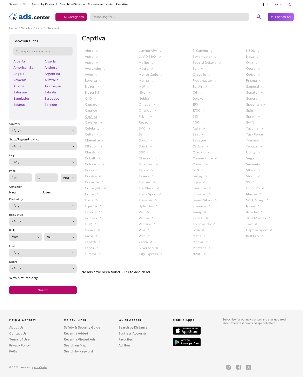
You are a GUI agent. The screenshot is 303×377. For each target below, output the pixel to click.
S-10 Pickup (255, 200)
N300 (250, 50)
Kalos (89, 236)
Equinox (91, 206)
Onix (249, 62)
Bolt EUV (252, 236)
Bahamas (20, 92)
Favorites (122, 4)
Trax (249, 224)
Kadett (198, 218)
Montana (199, 248)
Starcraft (146, 158)
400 (196, 122)
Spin (249, 110)
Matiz (197, 236)
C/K (195, 92)
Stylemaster (202, 56)
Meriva (198, 242)
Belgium (51, 104)
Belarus (19, 104)
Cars (39, 28)
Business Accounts (100, 4)
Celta (89, 134)
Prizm (143, 116)
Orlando (145, 110)
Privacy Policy (19, 345)
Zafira (143, 242)
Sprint (251, 116)
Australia (51, 80)
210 (195, 116)
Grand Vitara (202, 200)
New (12, 192)
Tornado (252, 140)
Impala (90, 230)
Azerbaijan (53, 86)
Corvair (198, 164)
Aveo (89, 74)
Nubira (144, 98)
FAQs (13, 351)
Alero (89, 50)
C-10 (88, 98)
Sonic (143, 140)
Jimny (197, 212)
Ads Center (40, 367)
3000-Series (256, 218)
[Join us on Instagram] (228, 367)
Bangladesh (22, 98)
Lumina (90, 254)
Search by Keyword (44, 4)
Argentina (52, 74)
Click (125, 272)
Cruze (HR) (93, 188)
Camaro (91, 104)
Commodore (203, 158)
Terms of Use (19, 339)
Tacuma (252, 128)
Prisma (251, 80)
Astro (89, 62)
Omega (144, 104)
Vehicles (26, 28)
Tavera (144, 176)
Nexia (250, 206)
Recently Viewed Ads (80, 339)
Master (251, 194)
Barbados (52, 98)
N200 (197, 254)
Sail (141, 134)
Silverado (146, 248)
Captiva (91, 116)
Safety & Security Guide (82, 327)
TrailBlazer (147, 188)
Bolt (196, 68)
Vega (250, 158)
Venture (145, 224)
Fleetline (199, 188)
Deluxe (198, 98)
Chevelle (199, 74)
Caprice (91, 110)
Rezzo (143, 122)
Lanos (89, 248)
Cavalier (91, 122)
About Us (16, 327)
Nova (250, 56)
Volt (142, 236)
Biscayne (199, 140)
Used (47, 192)
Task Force (254, 134)
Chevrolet (52, 28)
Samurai (252, 86)
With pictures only (23, 278)
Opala (250, 68)
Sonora (251, 98)
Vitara (250, 170)
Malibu (144, 62)
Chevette (92, 140)
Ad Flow (124, 345)
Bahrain (50, 92)
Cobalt (90, 158)
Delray (197, 176)
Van (141, 212)
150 (195, 104)
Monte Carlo (148, 74)
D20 (196, 170)
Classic (90, 152)
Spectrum (254, 104)
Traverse (145, 200)
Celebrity (92, 128)
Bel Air (197, 86)
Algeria (50, 61)
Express (91, 218)
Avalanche (93, 68)
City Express (148, 254)
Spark (143, 146)
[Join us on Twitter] (248, 367)
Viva (142, 230)
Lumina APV (148, 50)
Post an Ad (283, 17)
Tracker (144, 182)
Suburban (146, 164)
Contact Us (18, 333)
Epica (89, 200)
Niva (142, 92)
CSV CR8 (253, 188)
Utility (250, 152)
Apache (252, 212)
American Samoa (26, 67)
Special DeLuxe (204, 62)
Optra (250, 74)
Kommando (202, 224)
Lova (196, 230)
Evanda (90, 212)
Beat (196, 134)
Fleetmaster (202, 80)
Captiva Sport (257, 230)
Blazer (89, 86)
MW (142, 86)
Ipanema (199, 206)
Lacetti (90, 242)
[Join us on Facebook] (238, 367)
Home (13, 28)
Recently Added (76, 333)
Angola (18, 74)
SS (248, 182)
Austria (19, 86)
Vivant (251, 176)
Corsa (89, 170)
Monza (144, 80)
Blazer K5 (92, 92)
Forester (199, 194)
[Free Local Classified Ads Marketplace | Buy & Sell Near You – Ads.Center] (29, 19)
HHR (88, 224)
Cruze (89, 194)
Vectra (144, 218)
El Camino (200, 50)
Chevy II (198, 152)
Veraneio (253, 164)
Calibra (198, 146)
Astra (89, 56)
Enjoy (197, 182)
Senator (252, 92)
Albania (19, 61)
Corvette (92, 182)
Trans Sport (148, 194)
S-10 (142, 128)
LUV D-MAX (147, 56)
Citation (91, 146)
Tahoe (143, 170)
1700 (196, 110)
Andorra (51, 67)
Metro (143, 68)
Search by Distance (72, 4)
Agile (197, 128)
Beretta (91, 80)
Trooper (252, 146)
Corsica (91, 176)
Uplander (146, 206)
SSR (142, 152)
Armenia (20, 80)
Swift (250, 122)
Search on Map (18, 4)
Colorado (92, 164)
